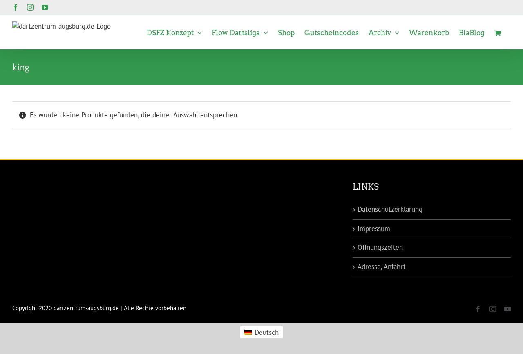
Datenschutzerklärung (390, 209)
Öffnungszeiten (380, 247)
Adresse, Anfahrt (382, 266)
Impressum (374, 228)
